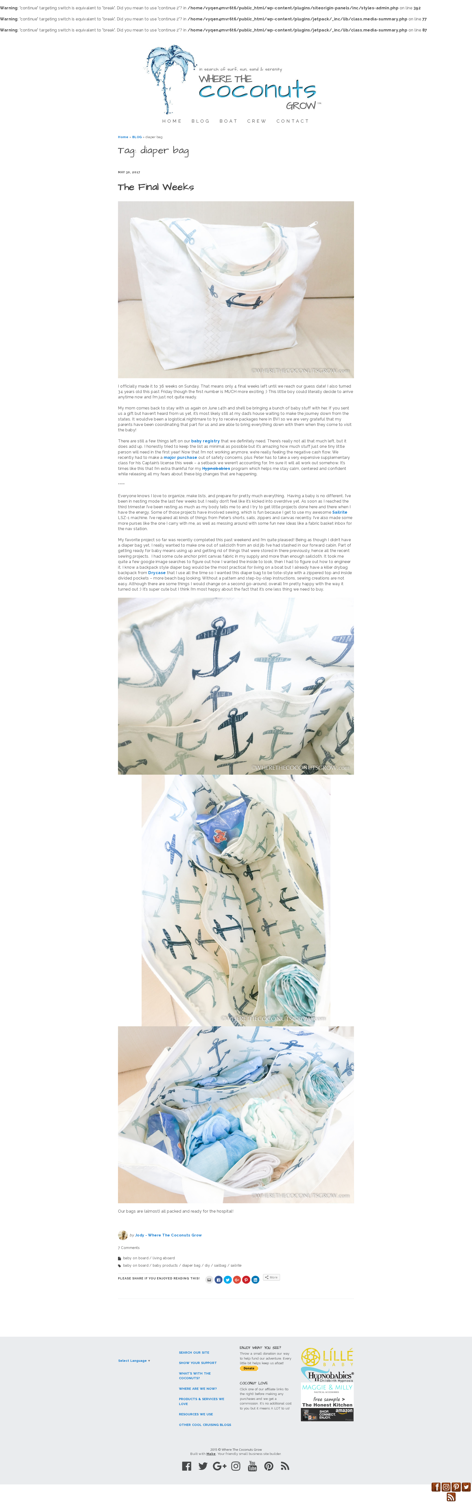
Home (123, 137)
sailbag (220, 1265)
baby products (165, 1265)
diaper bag (191, 1265)
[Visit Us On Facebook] (436, 1490)
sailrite (236, 1265)
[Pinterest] (269, 1466)
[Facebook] (186, 1466)
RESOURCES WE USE (196, 1414)
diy (207, 1265)
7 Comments (129, 1248)
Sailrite (340, 512)
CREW (257, 121)
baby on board (136, 1258)
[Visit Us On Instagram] (446, 1490)
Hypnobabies (216, 468)
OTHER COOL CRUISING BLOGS (205, 1425)
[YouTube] (252, 1466)
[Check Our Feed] (451, 1500)
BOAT (229, 121)
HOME (172, 121)
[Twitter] (203, 1466)
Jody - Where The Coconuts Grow (168, 1235)
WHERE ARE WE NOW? (198, 1389)
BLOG (201, 121)
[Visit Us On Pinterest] (456, 1490)
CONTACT (293, 121)
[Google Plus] (219, 1466)
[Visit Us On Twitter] (466, 1490)
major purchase (180, 457)
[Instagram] (236, 1466)
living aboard (164, 1258)
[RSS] (285, 1466)
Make (211, 1454)
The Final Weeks (156, 187)
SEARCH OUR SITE (194, 1352)
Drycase (157, 572)
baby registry (205, 441)
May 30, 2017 (129, 172)
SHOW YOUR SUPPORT (198, 1363)
